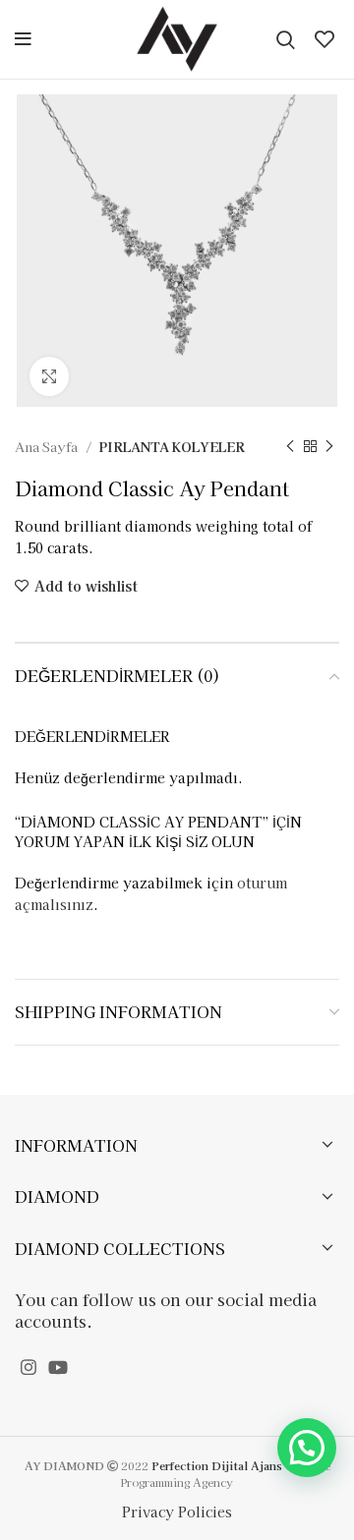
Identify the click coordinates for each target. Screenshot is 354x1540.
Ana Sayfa (48, 446)
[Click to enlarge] (49, 376)
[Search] (285, 39)
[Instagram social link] (28, 1367)
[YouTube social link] (58, 1367)
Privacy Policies (177, 1511)
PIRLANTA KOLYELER (171, 446)
